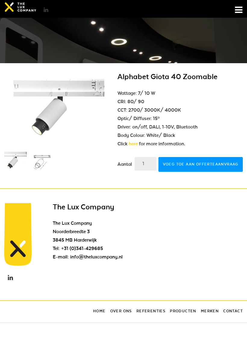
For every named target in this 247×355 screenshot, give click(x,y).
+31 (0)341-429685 (82, 248)
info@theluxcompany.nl (96, 257)
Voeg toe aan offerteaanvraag (201, 164)
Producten (183, 311)
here (133, 144)
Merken (210, 311)
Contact (233, 311)
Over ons (121, 311)
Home (99, 311)
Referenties (150, 311)
